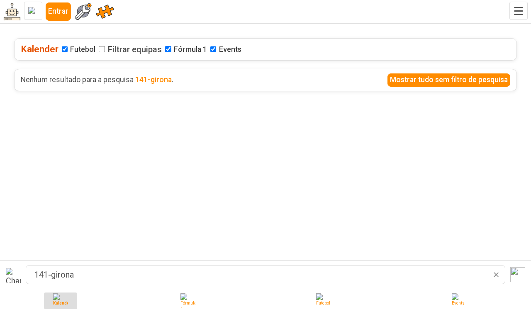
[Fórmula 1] (188, 300)
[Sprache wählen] (33, 11)
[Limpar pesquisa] (496, 275)
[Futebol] (323, 300)
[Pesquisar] (518, 275)
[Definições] (83, 11)
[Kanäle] (105, 11)
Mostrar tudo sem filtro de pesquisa (449, 80)
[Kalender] (60, 300)
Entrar (58, 11)
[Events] (459, 300)
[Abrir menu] (518, 11)
